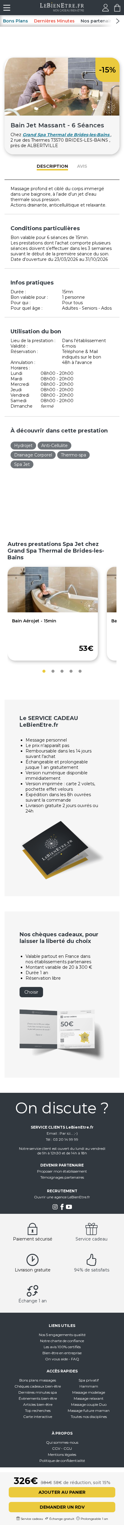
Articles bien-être (37, 1404)
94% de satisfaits (91, 1270)
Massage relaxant (89, 1398)
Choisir (31, 992)
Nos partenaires (98, 21)
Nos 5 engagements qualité (62, 1334)
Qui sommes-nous (62, 1442)
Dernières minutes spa (37, 1392)
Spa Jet (22, 464)
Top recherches (38, 1410)
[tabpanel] (53, 614)
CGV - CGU (62, 1448)
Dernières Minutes (54, 21)
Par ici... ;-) (69, 1133)
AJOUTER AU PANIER (62, 1492)
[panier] (117, 10)
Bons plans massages (37, 1380)
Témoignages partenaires (62, 1177)
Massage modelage (88, 1392)
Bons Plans (15, 21)
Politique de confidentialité (62, 1460)
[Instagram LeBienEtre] (55, 1208)
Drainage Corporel (33, 455)
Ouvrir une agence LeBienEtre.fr (62, 1197)
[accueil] (62, 10)
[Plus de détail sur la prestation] (53, 611)
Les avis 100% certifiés (62, 1347)
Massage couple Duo (89, 1404)
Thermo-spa (73, 455)
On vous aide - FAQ (62, 1359)
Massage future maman (89, 1410)
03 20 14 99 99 (65, 1139)
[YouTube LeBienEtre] (69, 1208)
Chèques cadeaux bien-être (37, 1386)
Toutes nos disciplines (89, 1416)
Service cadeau (91, 1239)
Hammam (88, 1386)
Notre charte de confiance (62, 1340)
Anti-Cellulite (54, 445)
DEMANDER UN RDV (62, 1507)
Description (52, 166)
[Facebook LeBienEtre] (62, 1208)
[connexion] (105, 10)
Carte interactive (37, 1416)
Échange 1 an (32, 1301)
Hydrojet (23, 445)
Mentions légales (62, 1454)
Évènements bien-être (38, 1398)
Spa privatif (89, 1380)
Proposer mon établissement (62, 1171)
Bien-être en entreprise (62, 1353)
